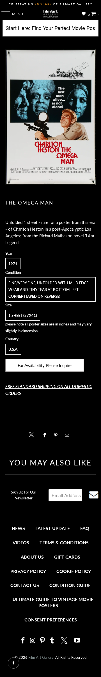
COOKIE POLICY (73, 571)
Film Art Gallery (41, 657)
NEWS (18, 528)
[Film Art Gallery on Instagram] (33, 640)
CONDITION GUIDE (70, 585)
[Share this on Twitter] (32, 434)
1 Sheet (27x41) (22, 315)
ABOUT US (32, 556)
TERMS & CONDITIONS (64, 542)
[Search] (50, 30)
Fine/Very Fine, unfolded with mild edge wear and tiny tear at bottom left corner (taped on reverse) (48, 290)
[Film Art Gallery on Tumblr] (52, 640)
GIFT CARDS (67, 556)
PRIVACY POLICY (28, 571)
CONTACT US (24, 585)
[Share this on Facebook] (46, 435)
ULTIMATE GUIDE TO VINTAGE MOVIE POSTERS (53, 602)
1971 (12, 263)
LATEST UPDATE (52, 528)
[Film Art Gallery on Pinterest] (42, 640)
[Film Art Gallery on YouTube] (77, 640)
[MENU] (3, 14)
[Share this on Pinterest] (57, 435)
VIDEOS (21, 542)
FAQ (84, 528)
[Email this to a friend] (68, 435)
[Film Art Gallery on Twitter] (65, 640)
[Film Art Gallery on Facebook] (23, 640)
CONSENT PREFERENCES (50, 619)
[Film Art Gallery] (50, 14)
